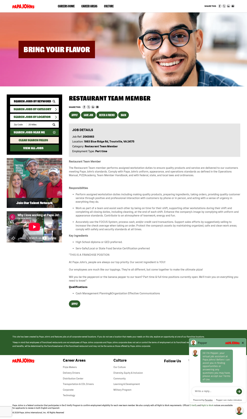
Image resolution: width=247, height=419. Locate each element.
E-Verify (193, 405)
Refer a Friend (107, 115)
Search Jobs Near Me (29, 132)
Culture (110, 7)
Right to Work (207, 405)
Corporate (68, 389)
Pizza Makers (70, 367)
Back (123, 115)
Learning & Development (126, 384)
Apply (75, 115)
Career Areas (91, 7)
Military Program (122, 389)
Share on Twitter (224, 6)
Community (119, 378)
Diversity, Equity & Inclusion (128, 373)
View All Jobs (33, 148)
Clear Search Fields (33, 140)
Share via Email (233, 6)
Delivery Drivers (71, 373)
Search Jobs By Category (32, 109)
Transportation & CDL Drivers (78, 384)
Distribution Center (73, 378)
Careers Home (66, 6)
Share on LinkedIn (228, 6)
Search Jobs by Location (32, 117)
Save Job (88, 115)
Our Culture (119, 367)
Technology (69, 395)
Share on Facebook (219, 6)
